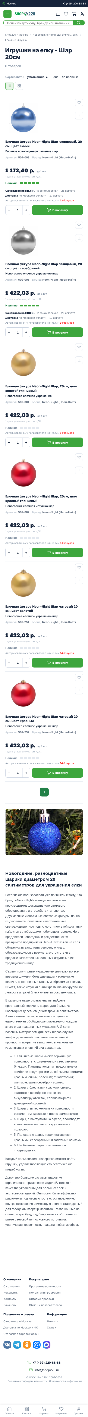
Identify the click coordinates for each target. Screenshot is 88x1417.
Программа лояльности (45, 1286)
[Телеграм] (17, 1345)
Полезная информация (44, 1292)
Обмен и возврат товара (45, 1305)
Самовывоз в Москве (17, 1321)
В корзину (60, 210)
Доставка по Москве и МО (20, 1327)
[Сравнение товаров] (58, 13)
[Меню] (7, 14)
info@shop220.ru (46, 1370)
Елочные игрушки (16, 40)
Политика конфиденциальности (27, 1381)
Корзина (44, 1413)
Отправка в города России (21, 1333)
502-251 (23, 622)
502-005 (23, 279)
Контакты (9, 1299)
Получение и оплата (18, 1314)
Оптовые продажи (41, 1299)
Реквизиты (10, 1292)
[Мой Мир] (37, 1345)
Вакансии (9, 1305)
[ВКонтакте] (7, 1345)
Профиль (79, 1413)
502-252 (23, 732)
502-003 (23, 157)
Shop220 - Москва (16, 34)
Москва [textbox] (11, 3)
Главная (9, 1413)
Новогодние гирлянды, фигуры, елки (55, 34)
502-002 (23, 512)
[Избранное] (66, 13)
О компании (11, 1286)
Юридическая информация (65, 1381)
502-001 (23, 402)
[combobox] (20, 3)
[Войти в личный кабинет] (82, 13)
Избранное (61, 1413)
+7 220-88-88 (74, 3)
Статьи (51, 1327)
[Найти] (78, 23)
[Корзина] (74, 13)
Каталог (26, 1413)
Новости (53, 1321)
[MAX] (46, 1345)
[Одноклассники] (27, 1345)
